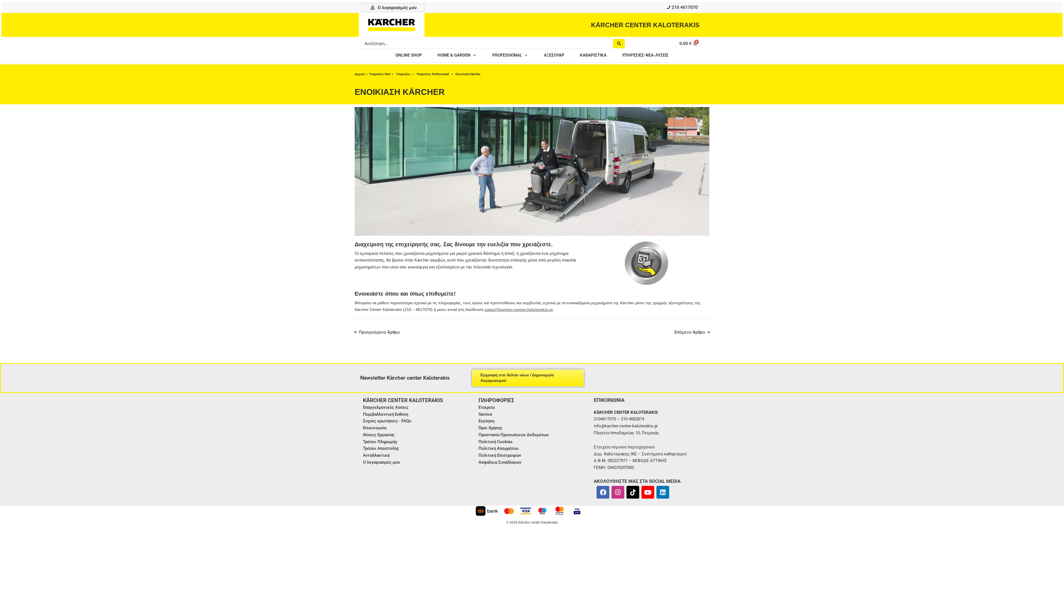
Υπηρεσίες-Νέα (379, 74)
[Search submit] (619, 43)
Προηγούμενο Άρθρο (377, 332)
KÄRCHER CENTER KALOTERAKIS (645, 25)
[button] (457, 55)
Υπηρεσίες (403, 74)
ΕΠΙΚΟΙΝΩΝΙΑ (609, 400)
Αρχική (359, 74)
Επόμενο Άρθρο (692, 332)
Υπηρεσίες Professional (433, 74)
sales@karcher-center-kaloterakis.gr (519, 309)
